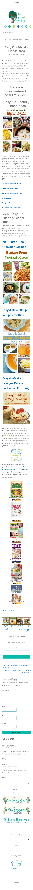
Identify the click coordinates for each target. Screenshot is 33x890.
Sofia (3, 764)
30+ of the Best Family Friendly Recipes (6, 627)
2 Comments (22, 636)
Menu (17, 2)
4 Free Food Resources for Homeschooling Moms (20, 627)
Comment (6, 690)
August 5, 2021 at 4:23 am (9, 766)
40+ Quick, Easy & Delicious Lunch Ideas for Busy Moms (27, 628)
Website (4, 723)
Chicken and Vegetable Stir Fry (12, 193)
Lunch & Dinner (14, 54)
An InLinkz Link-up (8, 610)
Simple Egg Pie (7, 198)
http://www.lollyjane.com (18, 754)
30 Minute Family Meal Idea (11, 183)
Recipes (21, 54)
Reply (4, 759)
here (28, 6)
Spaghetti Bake (7, 203)
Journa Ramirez (6, 745)
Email (4, 715)
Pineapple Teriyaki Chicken (11, 208)
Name (4, 707)
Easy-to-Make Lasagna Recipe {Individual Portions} (15, 383)
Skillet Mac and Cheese (10, 188)
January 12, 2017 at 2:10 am (10, 747)
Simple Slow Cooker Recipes (13, 627)
